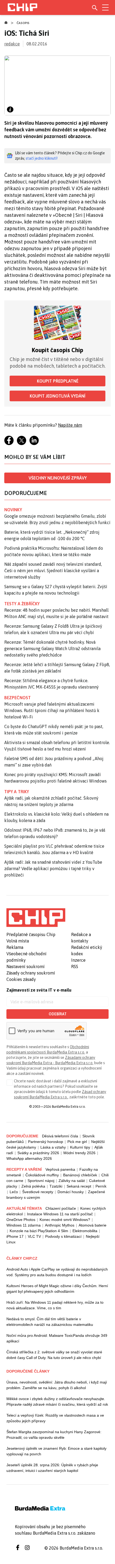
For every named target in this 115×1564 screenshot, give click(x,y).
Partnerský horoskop (45, 1141)
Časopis (23, 23)
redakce (12, 43)
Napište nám (70, 425)
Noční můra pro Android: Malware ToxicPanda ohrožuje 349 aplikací (56, 1338)
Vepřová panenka (60, 1169)
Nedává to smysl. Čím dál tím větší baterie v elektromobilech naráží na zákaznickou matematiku (49, 1322)
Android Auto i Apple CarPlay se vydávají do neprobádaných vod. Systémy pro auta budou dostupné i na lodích (57, 1272)
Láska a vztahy (53, 1147)
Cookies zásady (21, 979)
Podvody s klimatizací (63, 1236)
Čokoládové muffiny (42, 1175)
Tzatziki (55, 1186)
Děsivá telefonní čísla (60, 1136)
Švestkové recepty (37, 1192)
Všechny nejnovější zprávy (58, 478)
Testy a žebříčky (22, 603)
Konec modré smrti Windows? (65, 1219)
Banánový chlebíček (80, 1175)
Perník (100, 1186)
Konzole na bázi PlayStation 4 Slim (39, 1231)
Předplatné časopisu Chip (30, 934)
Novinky (13, 509)
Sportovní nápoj (41, 1180)
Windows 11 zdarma (23, 1225)
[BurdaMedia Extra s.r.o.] (35, 917)
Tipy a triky (16, 791)
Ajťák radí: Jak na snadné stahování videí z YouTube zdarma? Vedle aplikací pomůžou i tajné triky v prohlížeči (53, 868)
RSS (74, 966)
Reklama (14, 947)
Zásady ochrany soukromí (30, 972)
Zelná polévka (33, 1186)
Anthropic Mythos (59, 1225)
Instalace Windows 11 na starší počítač (60, 1214)
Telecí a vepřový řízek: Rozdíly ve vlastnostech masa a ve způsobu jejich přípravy (55, 1418)
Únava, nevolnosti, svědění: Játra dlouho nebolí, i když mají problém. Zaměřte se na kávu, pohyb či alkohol (56, 1385)
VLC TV (34, 1236)
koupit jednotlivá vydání (57, 396)
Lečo (14, 1192)
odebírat (58, 1014)
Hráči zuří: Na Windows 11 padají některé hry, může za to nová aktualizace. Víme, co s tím (54, 1305)
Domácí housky (70, 1192)
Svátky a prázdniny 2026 (38, 1153)
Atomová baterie (92, 1225)
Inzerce (78, 960)
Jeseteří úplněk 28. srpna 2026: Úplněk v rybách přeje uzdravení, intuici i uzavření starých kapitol (52, 1468)
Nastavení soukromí (25, 966)
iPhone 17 (15, 1236)
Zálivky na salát (72, 1180)
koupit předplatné (57, 381)
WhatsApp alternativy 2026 (29, 1158)
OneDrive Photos (20, 1219)
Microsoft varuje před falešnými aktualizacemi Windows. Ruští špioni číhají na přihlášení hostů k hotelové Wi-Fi (51, 710)
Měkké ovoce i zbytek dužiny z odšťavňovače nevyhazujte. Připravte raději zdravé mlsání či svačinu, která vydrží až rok (57, 1401)
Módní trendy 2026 (79, 1153)
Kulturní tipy (80, 1147)
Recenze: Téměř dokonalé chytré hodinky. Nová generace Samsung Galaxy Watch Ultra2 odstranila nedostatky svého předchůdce (52, 648)
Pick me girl (77, 1141)
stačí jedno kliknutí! (41, 158)
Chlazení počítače (60, 1208)
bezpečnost (17, 697)
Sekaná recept (79, 1186)
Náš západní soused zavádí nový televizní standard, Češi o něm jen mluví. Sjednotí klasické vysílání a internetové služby (53, 570)
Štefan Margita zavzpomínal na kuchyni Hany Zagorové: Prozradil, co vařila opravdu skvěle (53, 1435)
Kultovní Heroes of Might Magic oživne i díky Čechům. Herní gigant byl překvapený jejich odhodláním (57, 1289)
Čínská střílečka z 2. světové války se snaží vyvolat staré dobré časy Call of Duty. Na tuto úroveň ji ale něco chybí (54, 1355)
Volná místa (17, 940)
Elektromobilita (84, 1231)
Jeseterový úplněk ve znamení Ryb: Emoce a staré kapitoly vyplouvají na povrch (56, 1451)
